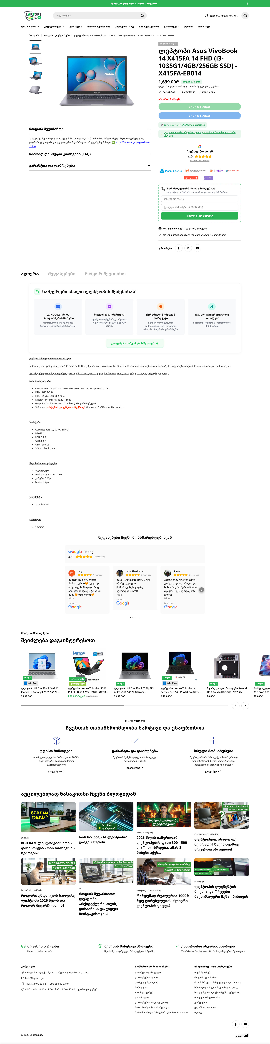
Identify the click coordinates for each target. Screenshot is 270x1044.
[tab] (30, 274)
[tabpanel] (135, 406)
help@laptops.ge (34, 978)
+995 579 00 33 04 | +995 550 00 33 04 (47, 983)
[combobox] (100, 15)
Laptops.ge (36, 1034)
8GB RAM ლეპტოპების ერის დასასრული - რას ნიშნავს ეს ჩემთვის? (48, 848)
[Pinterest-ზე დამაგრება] (197, 248)
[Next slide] (245, 705)
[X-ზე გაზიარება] (188, 248)
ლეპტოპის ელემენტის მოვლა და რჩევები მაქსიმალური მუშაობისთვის (221, 891)
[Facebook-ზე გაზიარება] (178, 248)
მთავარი (34, 35)
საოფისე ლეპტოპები (56, 35)
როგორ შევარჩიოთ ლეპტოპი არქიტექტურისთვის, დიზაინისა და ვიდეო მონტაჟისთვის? (98, 904)
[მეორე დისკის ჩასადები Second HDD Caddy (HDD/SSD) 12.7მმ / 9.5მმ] (228, 665)
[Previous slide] (236, 705)
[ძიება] (142, 15)
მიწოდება (183, 86)
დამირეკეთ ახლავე (199, 216)
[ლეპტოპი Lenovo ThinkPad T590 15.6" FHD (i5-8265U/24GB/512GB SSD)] (89, 665)
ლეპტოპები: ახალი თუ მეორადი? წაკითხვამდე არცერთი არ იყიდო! (216, 844)
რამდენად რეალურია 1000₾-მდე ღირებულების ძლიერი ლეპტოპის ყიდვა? (163, 900)
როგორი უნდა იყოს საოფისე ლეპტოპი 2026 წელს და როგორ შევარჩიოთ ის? (48, 900)
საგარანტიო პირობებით (211, 234)
